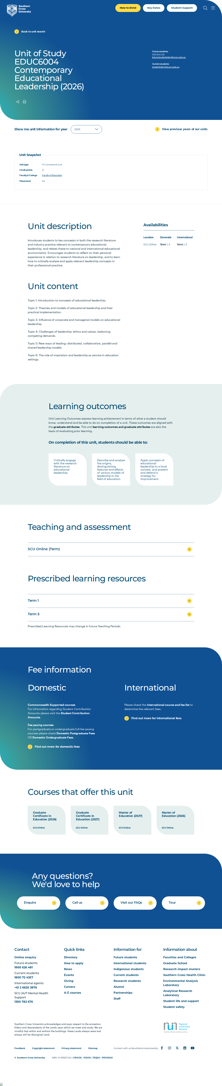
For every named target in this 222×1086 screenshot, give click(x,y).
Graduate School (175, 963)
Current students (126, 975)
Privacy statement (71, 1048)
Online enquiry (25, 957)
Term (163, 244)
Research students (127, 981)
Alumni (119, 986)
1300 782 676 (23, 1001)
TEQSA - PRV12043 (103, 1057)
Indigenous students (129, 969)
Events (69, 975)
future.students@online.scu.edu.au (169, 58)
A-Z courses (72, 992)
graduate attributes (67, 426)
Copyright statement (43, 1048)
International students (130, 963)
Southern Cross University (31, 1057)
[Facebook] (162, 1048)
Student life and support (181, 1001)
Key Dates (153, 7)
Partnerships (123, 992)
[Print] (24, 102)
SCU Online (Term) (44, 549)
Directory (71, 957)
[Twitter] (177, 1048)
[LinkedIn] (185, 1048)
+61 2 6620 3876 (25, 987)
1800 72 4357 (23, 977)
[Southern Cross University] (19, 10)
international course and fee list (168, 704)
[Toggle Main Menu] (213, 8)
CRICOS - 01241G (82, 1057)
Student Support (182, 7)
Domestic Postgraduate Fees (76, 733)
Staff (117, 998)
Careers (69, 986)
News (68, 969)
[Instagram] (169, 1048)
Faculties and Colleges (179, 957)
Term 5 (34, 614)
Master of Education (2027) (130, 814)
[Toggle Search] (205, 8)
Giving (68, 981)
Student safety (174, 1007)
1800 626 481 (23, 967)
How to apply (73, 963)
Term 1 (33, 601)
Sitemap (92, 1048)
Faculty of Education (52, 176)
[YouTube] (192, 1048)
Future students (125, 957)
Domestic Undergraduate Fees (52, 737)
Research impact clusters (181, 969)
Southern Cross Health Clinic (184, 975)
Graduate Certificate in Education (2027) (88, 816)
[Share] (17, 102)
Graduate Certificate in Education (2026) (45, 816)
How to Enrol (128, 7)
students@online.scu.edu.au (166, 67)
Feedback (19, 1048)
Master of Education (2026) (173, 814)
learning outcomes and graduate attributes (121, 426)
